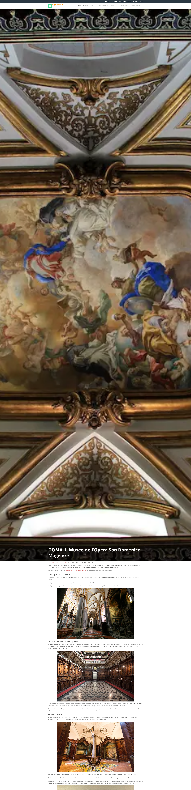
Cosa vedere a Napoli (88, 5)
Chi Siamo (107, 1)
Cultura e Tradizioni (103, 5)
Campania (113, 5)
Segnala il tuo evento (132, 1)
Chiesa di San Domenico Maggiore (76, 570)
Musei (65, 562)
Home (79, 5)
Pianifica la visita (124, 5)
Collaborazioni (122, 1)
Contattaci (114, 1)
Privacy (141, 1)
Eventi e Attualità (135, 5)
